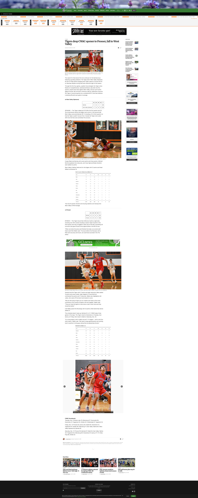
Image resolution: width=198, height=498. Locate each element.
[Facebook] (129, 10)
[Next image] (122, 386)
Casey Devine (121, 472)
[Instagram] (131, 10)
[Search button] (123, 10)
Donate (99, 490)
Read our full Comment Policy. (76, 444)
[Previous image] (65, 386)
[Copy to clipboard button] (120, 47)
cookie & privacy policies (81, 496)
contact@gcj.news (132, 485)
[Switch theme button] (128, 10)
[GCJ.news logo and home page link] (67, 10)
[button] (90, 361)
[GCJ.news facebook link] (132, 491)
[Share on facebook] (119, 47)
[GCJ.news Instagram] (134, 491)
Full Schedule (193, 18)
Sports (66, 39)
